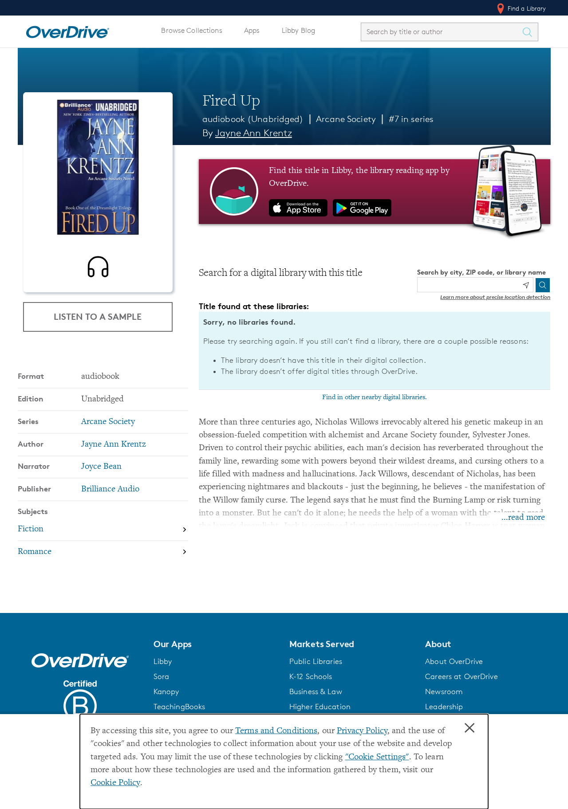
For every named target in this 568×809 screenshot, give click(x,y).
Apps (252, 30)
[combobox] (441, 31)
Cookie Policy (115, 783)
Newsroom (444, 691)
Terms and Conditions (276, 731)
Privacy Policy (362, 731)
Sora (162, 676)
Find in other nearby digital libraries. (374, 397)
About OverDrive (454, 661)
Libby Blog (298, 30)
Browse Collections (191, 30)
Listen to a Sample (98, 316)
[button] (216, 644)
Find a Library (526, 8)
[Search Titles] (530, 32)
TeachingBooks (179, 706)
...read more (523, 518)
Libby (163, 661)
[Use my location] (526, 285)
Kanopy (166, 691)
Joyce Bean (101, 467)
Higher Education (320, 706)
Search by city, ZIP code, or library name (481, 272)
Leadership (444, 706)
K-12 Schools (310, 676)
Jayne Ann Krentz (253, 132)
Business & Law (315, 691)
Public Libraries (315, 661)
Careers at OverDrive (461, 676)
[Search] (543, 285)
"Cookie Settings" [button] (377, 757)
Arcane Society (346, 119)
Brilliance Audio (110, 489)
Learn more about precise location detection (495, 297)
